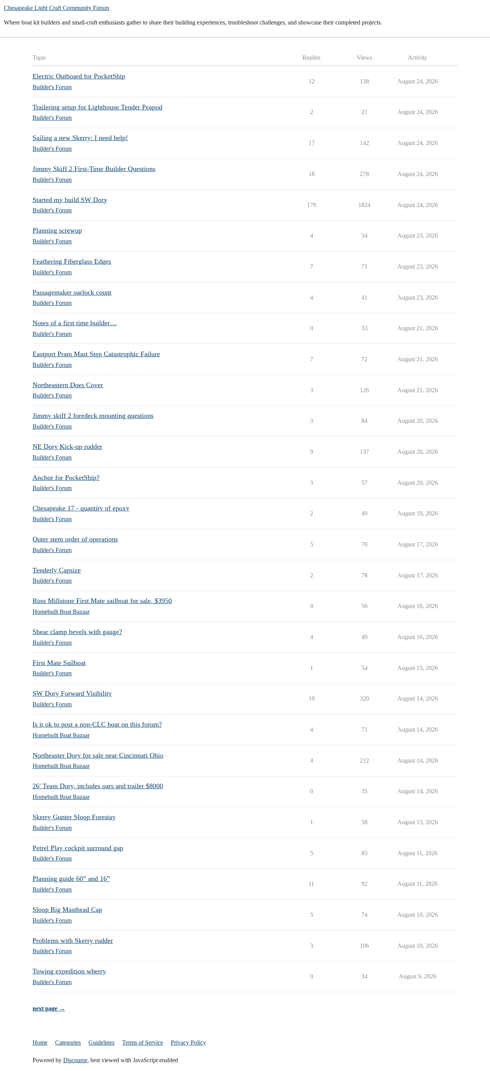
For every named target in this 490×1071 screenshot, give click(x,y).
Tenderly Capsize (57, 570)
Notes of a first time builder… (75, 323)
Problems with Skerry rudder (73, 940)
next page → (49, 1008)
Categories (68, 1042)
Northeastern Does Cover (68, 385)
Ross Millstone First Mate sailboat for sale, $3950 (102, 601)
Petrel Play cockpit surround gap (78, 848)
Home (40, 1042)
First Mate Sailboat (59, 663)
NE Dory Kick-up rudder (67, 446)
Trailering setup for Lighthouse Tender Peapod (97, 107)
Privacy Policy (188, 1042)
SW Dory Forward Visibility (72, 693)
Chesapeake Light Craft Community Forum (56, 8)
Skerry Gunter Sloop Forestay (74, 817)
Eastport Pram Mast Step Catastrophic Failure (96, 354)
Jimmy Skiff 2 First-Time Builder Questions (94, 169)
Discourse (75, 1060)
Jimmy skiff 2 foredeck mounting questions (93, 415)
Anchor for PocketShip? (66, 477)
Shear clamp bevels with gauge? (77, 632)
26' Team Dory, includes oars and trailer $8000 (98, 786)
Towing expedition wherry (69, 971)
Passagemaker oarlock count (72, 292)
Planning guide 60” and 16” (71, 878)
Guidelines (101, 1042)
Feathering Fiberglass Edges (72, 261)
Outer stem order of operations (75, 539)
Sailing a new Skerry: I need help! (80, 138)
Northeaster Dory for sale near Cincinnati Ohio (98, 755)
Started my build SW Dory (70, 200)
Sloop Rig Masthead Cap (67, 909)
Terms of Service (142, 1042)
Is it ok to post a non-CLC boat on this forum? (97, 724)
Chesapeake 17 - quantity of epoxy (81, 508)
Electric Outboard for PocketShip (79, 76)
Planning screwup (57, 230)
